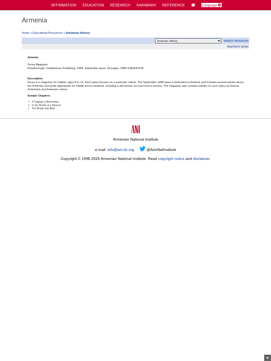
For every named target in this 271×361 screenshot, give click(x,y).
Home (25, 32)
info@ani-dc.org (120, 149)
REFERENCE (173, 5)
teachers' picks (238, 46)
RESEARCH (120, 5)
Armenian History (78, 32)
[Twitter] (142, 149)
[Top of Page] (267, 358)
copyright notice (171, 158)
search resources (236, 40)
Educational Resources (47, 32)
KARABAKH (146, 5)
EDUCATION (93, 5)
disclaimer (201, 158)
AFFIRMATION (63, 5)
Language (210, 5)
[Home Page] (193, 5)
